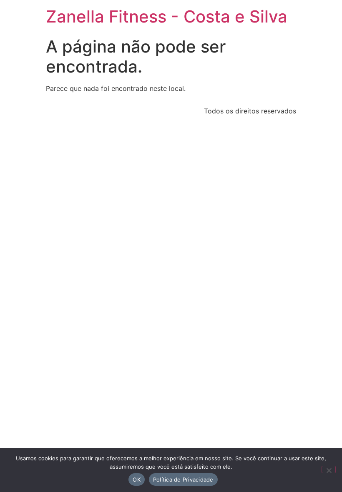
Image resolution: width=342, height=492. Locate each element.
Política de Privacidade (183, 479)
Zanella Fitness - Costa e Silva (166, 16)
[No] (329, 469)
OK (137, 479)
